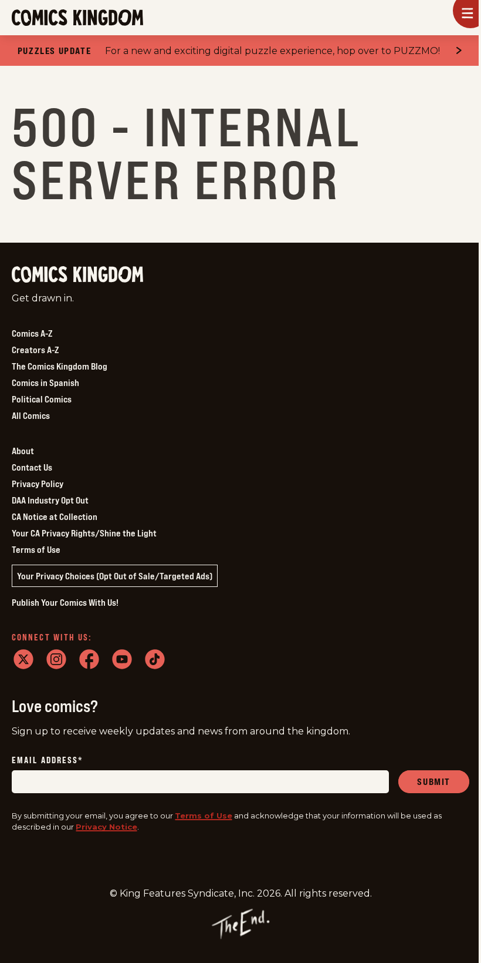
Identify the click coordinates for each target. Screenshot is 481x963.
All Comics (31, 415)
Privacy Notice (106, 826)
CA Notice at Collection (54, 516)
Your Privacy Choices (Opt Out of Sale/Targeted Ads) (114, 576)
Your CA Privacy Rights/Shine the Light (84, 533)
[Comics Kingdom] (77, 274)
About (23, 451)
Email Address (47, 761)
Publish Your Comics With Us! (65, 602)
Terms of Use (36, 549)
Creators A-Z (35, 349)
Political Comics (42, 399)
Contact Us (32, 467)
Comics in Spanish (45, 382)
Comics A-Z (32, 333)
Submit (433, 781)
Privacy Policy (37, 483)
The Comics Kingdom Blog (59, 366)
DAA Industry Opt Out (50, 500)
